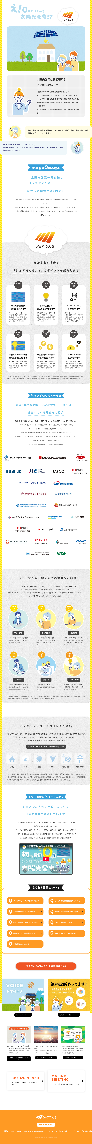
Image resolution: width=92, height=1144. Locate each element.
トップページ (53, 1131)
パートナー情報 (74, 1131)
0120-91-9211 (14, 1131)
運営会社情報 (63, 1131)
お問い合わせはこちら (46, 1125)
